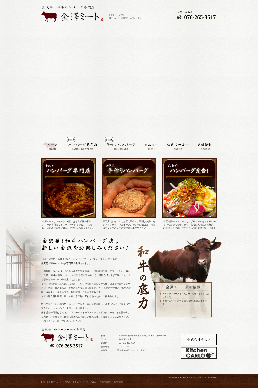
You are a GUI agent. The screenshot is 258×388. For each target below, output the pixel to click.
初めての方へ (106, 382)
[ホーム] (52, 144)
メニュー (94, 382)
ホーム (46, 382)
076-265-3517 (129, 343)
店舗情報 (118, 382)
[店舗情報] (202, 144)
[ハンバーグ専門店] (81, 144)
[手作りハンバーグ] (119, 144)
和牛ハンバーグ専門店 (60, 382)
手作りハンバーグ (80, 382)
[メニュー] (150, 144)
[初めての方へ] (176, 144)
